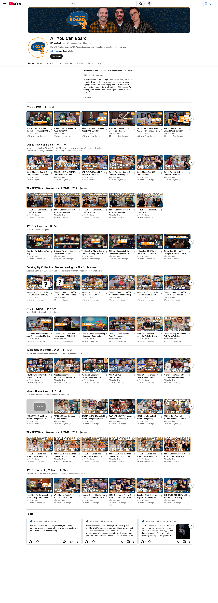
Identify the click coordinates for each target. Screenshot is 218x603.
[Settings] (198, 3)
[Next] (191, 118)
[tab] (31, 63)
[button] (87, 97)
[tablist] (109, 63)
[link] (54, 532)
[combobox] (103, 3)
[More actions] (51, 128)
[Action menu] (77, 541)
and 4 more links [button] (66, 51)
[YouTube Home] (15, 3)
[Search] (141, 3)
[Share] (64, 541)
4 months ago (109, 521)
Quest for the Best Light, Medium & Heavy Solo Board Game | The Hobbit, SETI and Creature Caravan (108, 71)
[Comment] (128, 541)
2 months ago (53, 521)
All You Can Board (32, 133)
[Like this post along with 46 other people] (143, 542)
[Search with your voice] (149, 3)
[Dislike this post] (37, 542)
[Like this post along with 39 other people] (31, 542)
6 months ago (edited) (168, 521)
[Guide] (4, 3)
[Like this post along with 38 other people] (87, 542)
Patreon (55, 51)
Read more (87, 97)
